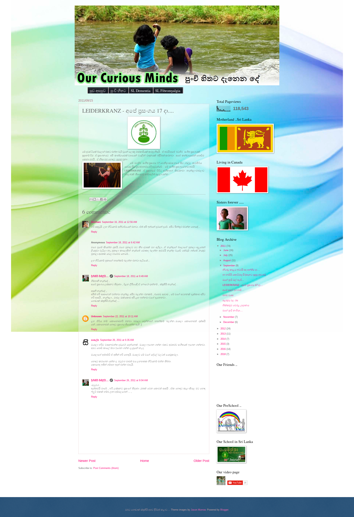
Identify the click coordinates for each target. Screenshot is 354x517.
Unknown (96, 316)
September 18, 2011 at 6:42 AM (123, 242)
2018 (223, 354)
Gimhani (96, 222)
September (229, 265)
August (227, 260)
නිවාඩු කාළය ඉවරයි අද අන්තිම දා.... (241, 269)
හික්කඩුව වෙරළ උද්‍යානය (236, 305)
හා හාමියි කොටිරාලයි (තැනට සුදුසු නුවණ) (244, 274)
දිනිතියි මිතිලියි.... (100, 276)
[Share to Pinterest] (105, 199)
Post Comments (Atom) (106, 468)
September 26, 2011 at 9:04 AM (131, 380)
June (226, 250)
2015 (223, 343)
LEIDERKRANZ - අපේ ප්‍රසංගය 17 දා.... (243, 285)
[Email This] (91, 199)
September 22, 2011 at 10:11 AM (120, 316)
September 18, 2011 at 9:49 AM (131, 276)
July (225, 255)
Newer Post (87, 461)
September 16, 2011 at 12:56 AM (119, 222)
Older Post (201, 461)
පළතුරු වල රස (230, 300)
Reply (94, 231)
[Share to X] (98, 199)
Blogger (224, 509)
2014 (223, 338)
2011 (223, 246)
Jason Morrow (198, 509)
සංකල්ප (95, 340)
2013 (223, 333)
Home (144, 461)
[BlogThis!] (94, 199)
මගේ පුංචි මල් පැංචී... (233, 279)
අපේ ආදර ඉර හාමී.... (233, 290)
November (229, 317)
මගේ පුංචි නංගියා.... (233, 310)
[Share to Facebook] (101, 199)
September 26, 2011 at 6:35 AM (117, 340)
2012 (223, 328)
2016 (223, 349)
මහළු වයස (228, 295)
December (229, 322)
